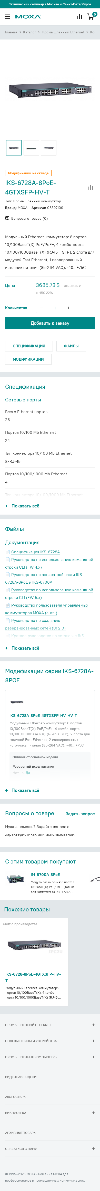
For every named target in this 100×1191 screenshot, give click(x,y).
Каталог (29, 32)
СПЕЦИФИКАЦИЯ (29, 346)
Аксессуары (15, 1097)
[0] (90, 17)
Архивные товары (20, 1133)
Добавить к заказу (50, 323)
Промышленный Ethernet (63, 32)
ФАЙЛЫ (71, 346)
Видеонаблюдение (21, 1077)
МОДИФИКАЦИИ (28, 359)
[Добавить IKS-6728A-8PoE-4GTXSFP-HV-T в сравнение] (91, 188)
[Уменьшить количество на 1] (41, 308)
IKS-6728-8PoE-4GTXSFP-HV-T (33, 977)
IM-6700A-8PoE (45, 874)
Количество (16, 307)
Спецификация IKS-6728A (35, 551)
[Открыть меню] (7, 17)
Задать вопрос (80, 814)
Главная (11, 32)
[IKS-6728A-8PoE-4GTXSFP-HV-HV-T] (16, 701)
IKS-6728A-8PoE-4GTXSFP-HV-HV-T (43, 715)
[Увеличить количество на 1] (68, 308)
